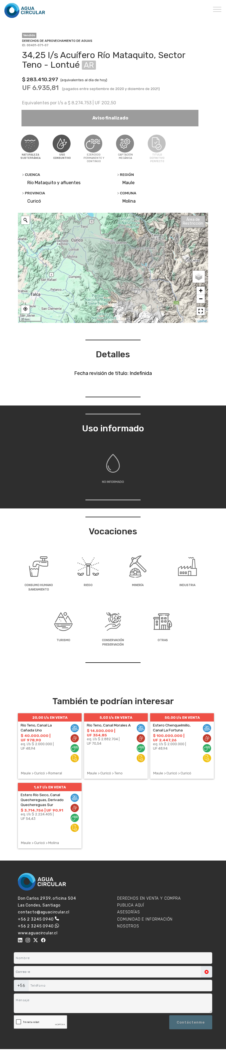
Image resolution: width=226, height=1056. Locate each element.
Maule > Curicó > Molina (40, 843)
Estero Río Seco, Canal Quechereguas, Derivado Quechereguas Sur (42, 800)
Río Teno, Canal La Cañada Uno (36, 727)
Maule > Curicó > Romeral (41, 773)
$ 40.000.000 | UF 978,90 (35, 737)
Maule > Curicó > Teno (105, 773)
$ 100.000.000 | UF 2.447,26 (168, 737)
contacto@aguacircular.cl (43, 912)
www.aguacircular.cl (38, 933)
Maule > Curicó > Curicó (172, 773)
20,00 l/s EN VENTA (50, 717)
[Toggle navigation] (217, 9)
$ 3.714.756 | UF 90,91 (42, 810)
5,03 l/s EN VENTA (115, 717)
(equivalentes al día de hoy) (83, 80)
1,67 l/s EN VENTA (50, 787)
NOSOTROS (128, 926)
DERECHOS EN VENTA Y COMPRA (149, 898)
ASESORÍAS (128, 912)
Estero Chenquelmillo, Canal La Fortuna (171, 727)
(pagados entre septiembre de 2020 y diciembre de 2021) (111, 89)
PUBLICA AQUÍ (130, 905)
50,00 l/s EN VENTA (182, 717)
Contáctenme (191, 1022)
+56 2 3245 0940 (36, 919)
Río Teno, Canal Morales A (109, 725)
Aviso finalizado (110, 118)
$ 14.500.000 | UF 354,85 (101, 732)
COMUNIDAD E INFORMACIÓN (145, 919)
